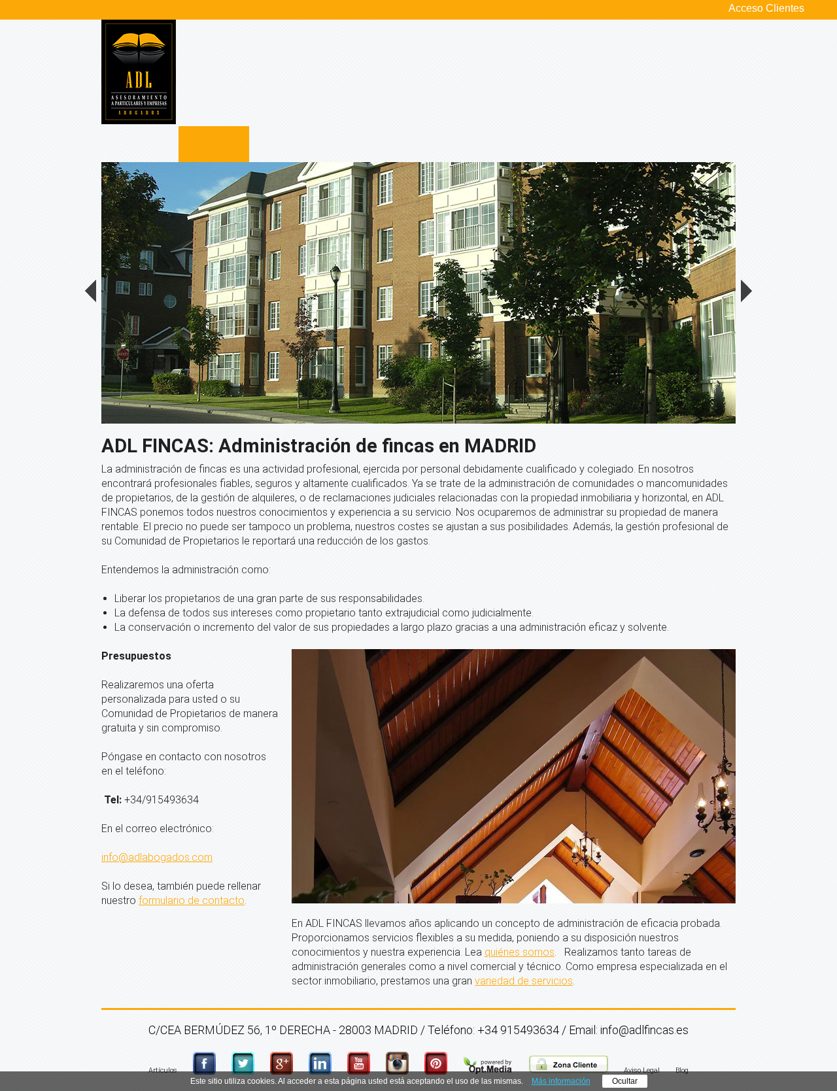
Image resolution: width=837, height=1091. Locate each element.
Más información (561, 1081)
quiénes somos (520, 952)
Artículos (162, 1070)
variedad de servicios (524, 981)
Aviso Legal (642, 1070)
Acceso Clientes (766, 8)
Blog (682, 1070)
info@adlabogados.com (157, 857)
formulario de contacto (192, 900)
